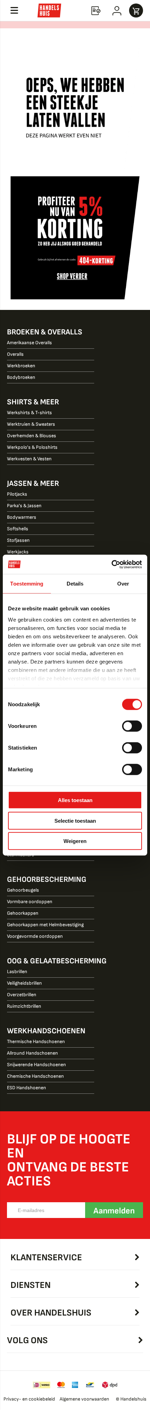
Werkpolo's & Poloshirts (32, 447)
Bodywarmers (21, 517)
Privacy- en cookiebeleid (29, 1399)
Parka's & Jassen (24, 506)
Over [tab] (123, 584)
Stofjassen (18, 540)
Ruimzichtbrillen (24, 1006)
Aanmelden (114, 1211)
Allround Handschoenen (32, 1053)
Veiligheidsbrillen (24, 983)
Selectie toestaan (75, 820)
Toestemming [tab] (26, 584)
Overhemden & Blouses (31, 436)
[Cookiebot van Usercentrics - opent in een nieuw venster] (111, 564)
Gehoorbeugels (23, 890)
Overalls (15, 354)
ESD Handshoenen (26, 1088)
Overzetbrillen (21, 995)
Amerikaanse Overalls (29, 343)
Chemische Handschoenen (35, 1076)
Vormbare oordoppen (29, 902)
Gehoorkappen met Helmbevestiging (45, 925)
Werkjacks (18, 552)
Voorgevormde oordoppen (35, 936)
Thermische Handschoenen (36, 1041)
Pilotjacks (17, 494)
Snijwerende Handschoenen (36, 1065)
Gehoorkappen (22, 913)
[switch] (132, 726)
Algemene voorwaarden (84, 1399)
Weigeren (75, 841)
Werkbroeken (21, 366)
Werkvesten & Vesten (29, 459)
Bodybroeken (21, 377)
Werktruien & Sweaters (31, 424)
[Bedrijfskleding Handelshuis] (49, 10)
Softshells (17, 529)
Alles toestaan (75, 800)
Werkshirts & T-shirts (29, 413)
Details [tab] (75, 584)
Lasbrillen (17, 972)
